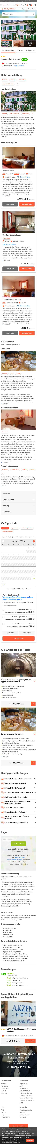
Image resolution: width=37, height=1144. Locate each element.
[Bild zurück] (4, 30)
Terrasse (18, 373)
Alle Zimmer (5, 528)
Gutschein (27, 633)
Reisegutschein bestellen (25, 1116)
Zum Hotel (30, 1041)
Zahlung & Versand (26, 1095)
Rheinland (24, 63)
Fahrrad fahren (15, 469)
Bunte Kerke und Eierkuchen (12, 734)
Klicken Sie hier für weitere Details (11, 1142)
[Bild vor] (33, 30)
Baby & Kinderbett (14, 113)
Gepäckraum (25, 113)
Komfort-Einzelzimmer (7, 531)
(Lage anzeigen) (19, 66)
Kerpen (31, 1036)
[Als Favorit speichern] (35, 681)
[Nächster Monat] (34, 541)
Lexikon (3, 1112)
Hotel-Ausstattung (8, 50)
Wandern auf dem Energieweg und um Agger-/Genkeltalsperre (16, 680)
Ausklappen (27, 978)
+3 (2, 473)
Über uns (4, 1093)
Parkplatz (4, 113)
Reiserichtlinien (25, 1091)
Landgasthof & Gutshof (7, 83)
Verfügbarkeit (30, 50)
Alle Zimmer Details (23, 177)
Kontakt (3, 1084)
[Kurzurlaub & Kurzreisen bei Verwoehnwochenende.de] (11, 5)
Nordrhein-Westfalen (12, 63)
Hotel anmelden (18, 1126)
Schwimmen (5, 469)
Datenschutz (24, 1088)
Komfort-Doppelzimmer (27, 528)
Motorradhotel (22, 79)
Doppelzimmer (14, 528)
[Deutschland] (3, 63)
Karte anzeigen (18, 843)
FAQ (2, 1110)
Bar (12, 373)
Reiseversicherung (26, 1093)
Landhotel (13, 79)
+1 (17, 83)
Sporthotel (4, 79)
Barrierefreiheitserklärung (27, 1101)
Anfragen (10, 204)
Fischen (32, 469)
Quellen (3, 1091)
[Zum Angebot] (33, 704)
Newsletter (4, 1086)
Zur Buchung (27, 204)
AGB (21, 1086)
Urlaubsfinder (5, 1117)
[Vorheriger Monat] (3, 541)
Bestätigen (30, 1140)
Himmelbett (6, 238)
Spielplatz (24, 469)
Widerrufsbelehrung (26, 1098)
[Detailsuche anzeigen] (18, 14)
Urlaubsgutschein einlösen (26, 1111)
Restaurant (4, 373)
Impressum (23, 1084)
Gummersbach (7, 66)
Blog (2, 1115)
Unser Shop (5, 1088)
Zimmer (20, 50)
